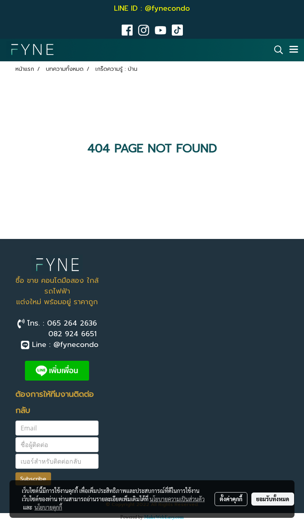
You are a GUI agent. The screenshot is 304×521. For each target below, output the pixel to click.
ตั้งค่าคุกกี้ (231, 498)
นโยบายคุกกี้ (48, 507)
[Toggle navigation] (293, 50)
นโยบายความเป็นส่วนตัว (177, 498)
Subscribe (33, 479)
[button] (276, 49)
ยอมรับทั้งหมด (272, 498)
